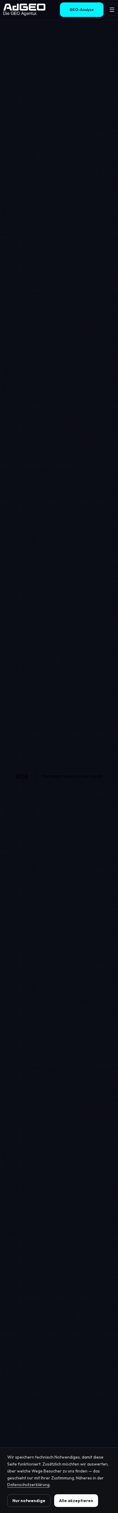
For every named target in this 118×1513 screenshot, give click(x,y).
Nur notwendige (28, 1500)
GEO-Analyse (82, 9)
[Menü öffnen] (112, 10)
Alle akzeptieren (76, 1500)
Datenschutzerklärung (28, 1484)
